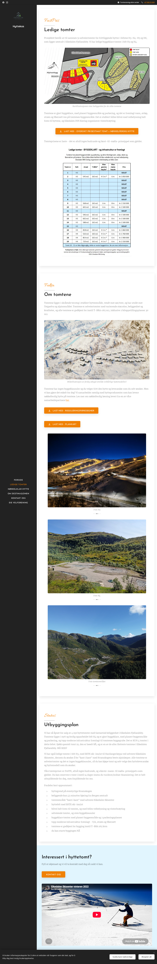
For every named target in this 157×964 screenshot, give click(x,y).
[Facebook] (3, 2)
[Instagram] (7, 2)
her (67, 400)
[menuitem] (18, 480)
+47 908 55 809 (149, 2)
